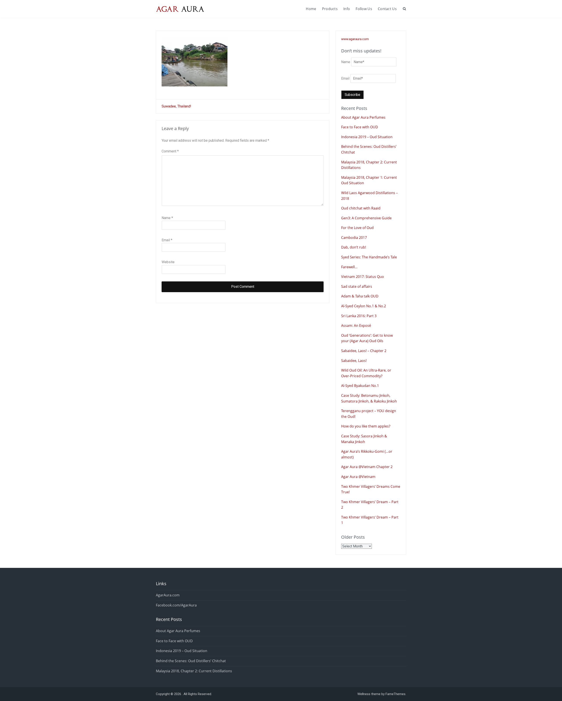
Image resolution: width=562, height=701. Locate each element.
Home (311, 8)
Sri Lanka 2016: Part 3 (358, 315)
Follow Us (364, 8)
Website (168, 262)
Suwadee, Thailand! (176, 106)
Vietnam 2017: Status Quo (362, 276)
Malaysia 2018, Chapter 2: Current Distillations (194, 671)
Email (167, 240)
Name (167, 218)
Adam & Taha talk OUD (359, 296)
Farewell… (349, 267)
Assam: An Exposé (356, 325)
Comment (170, 151)
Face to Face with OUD (359, 127)
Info (346, 8)
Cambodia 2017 (354, 237)
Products (330, 8)
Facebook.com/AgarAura (176, 605)
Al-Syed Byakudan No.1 (360, 385)
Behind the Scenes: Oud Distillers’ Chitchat (191, 660)
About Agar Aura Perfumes (363, 117)
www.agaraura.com (355, 39)
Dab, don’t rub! (353, 247)
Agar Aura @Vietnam (358, 476)
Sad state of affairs (356, 286)
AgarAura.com (168, 595)
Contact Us (387, 8)
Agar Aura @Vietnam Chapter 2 (367, 466)
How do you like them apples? (365, 426)
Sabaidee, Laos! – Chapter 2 (363, 350)
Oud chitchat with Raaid (360, 208)
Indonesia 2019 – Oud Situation (367, 136)
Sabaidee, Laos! (354, 360)
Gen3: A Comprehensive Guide (366, 218)
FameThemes (395, 694)
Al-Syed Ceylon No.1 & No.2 (363, 306)
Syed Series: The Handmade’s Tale (369, 257)
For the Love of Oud (357, 227)
